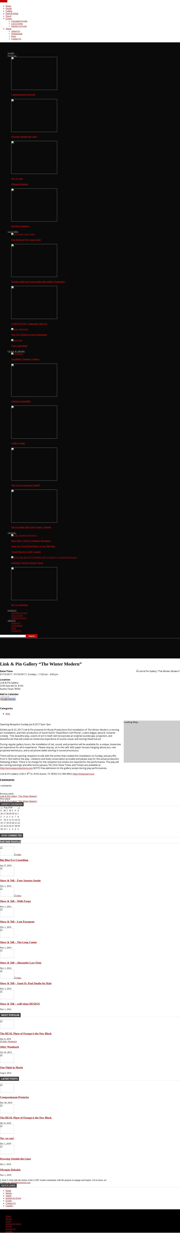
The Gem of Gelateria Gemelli (25, 485)
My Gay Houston (19, 605)
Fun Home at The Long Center (26, 240)
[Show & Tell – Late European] (7, 916)
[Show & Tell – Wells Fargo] (10, 895)
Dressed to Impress (20, 226)
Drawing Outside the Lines (24, 136)
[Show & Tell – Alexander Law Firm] (7, 957)
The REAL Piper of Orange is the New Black (26, 1033)
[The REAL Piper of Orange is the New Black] (7, 1028)
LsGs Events (17, 23)
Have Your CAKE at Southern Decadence (31, 541)
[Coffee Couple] (34, 438)
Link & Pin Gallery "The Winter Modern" (18, 796)
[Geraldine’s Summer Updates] (17, 354)
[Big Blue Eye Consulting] (10, 854)
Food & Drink (12, 13)
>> (19, 807)
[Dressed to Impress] (34, 220)
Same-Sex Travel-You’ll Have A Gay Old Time (33, 546)
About (8, 28)
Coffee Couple (18, 443)
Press (13, 36)
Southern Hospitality (21, 401)
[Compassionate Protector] (34, 89)
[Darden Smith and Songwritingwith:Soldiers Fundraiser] (34, 276)
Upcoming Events (19, 21)
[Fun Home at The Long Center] (23, 234)
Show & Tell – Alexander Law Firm (20, 962)
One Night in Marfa (11, 1067)
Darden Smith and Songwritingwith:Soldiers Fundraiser (38, 281)
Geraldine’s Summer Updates (25, 359)
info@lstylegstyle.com (20, 1182)
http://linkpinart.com (83, 773)
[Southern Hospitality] (34, 396)
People (9, 8)
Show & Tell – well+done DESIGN (20, 1003)
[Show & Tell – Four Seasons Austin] (7, 875)
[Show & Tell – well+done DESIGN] (7, 998)
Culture (9, 11)
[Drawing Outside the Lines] (34, 131)
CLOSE (3, 1)
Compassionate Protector (23, 94)
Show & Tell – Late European (17, 921)
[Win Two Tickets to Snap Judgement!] (19, 329)
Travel (8, 16)
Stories (9, 1193)
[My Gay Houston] (34, 599)
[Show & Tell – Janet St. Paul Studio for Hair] (10, 978)
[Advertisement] (51, 647)
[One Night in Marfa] (7, 1062)
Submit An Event (19, 26)
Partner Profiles (10, 841)
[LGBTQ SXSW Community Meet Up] (34, 318)
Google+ (10, 1206)
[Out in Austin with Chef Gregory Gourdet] (34, 522)
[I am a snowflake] (17, 340)
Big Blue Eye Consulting (14, 860)
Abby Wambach (9, 1046)
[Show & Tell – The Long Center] (7, 937)
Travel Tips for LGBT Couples (26, 552)
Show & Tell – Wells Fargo (15, 901)
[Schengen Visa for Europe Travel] (44, 557)
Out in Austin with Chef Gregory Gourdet (31, 527)
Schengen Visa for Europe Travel (27, 563)
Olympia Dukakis (19, 184)
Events (9, 18)
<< (1, 807)
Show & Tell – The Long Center (18, 942)
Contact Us (16, 39)
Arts (8, 713)
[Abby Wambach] (8, 1041)
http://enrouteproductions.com (16, 768)
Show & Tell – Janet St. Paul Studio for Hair (26, 983)
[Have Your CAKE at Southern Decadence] (24, 535)
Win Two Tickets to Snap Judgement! (29, 335)
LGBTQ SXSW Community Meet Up (29, 324)
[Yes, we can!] (34, 173)
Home (8, 6)
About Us (15, 31)
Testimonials (16, 34)
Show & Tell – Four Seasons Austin (20, 880)
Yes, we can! (17, 178)
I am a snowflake (19, 346)
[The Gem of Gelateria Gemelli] (34, 480)
